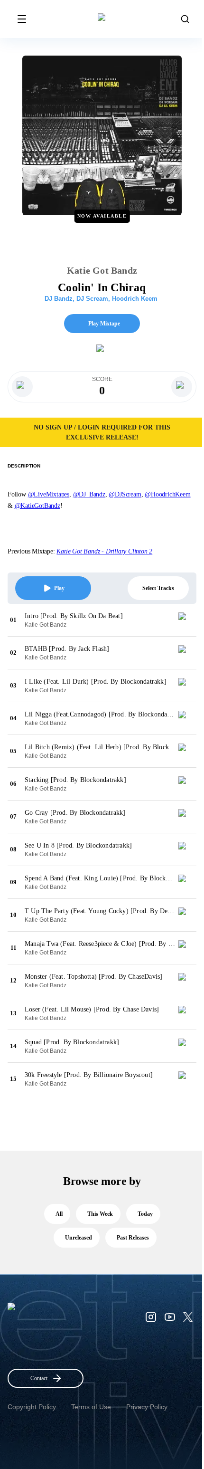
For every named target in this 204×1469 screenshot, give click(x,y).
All (59, 1214)
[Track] (186, 620)
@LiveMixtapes (48, 494)
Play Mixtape (104, 323)
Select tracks (158, 588)
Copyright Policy (32, 1407)
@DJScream (125, 494)
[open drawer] (21, 19)
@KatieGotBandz (37, 505)
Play (59, 588)
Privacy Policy (146, 1407)
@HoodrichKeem (167, 494)
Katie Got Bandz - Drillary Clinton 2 (104, 551)
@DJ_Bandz (89, 494)
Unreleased (78, 1237)
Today (145, 1214)
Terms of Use (91, 1407)
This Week (100, 1214)
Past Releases (133, 1237)
